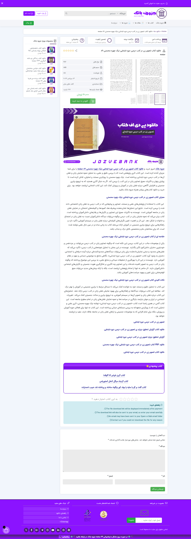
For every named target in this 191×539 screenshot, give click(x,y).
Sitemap (64, 521)
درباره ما (114, 22)
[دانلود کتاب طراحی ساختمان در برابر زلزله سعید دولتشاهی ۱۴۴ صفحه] (50, 70)
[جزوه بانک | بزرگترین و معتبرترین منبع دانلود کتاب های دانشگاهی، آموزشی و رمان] (151, 13)
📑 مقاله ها (139, 22)
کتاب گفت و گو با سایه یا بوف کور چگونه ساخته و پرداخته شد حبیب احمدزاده (114, 387)
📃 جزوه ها (126, 22)
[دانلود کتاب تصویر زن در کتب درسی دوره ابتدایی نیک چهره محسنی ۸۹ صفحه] (136, 76)
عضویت (131, 520)
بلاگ (28, 23)
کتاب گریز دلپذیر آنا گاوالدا (114, 375)
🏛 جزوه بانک (161, 22)
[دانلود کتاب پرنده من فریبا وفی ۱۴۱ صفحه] (50, 80)
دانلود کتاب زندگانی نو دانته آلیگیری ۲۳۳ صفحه (36, 59)
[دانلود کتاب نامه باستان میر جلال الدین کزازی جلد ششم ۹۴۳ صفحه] (50, 90)
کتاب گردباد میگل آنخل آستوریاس (114, 381)
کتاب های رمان (68, 84)
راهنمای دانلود (61, 513)
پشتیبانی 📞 (64, 536)
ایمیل (110, 476)
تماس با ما (62, 517)
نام (163, 476)
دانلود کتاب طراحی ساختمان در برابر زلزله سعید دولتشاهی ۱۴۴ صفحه (36, 69)
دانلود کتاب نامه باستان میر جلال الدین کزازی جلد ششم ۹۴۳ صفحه (36, 89)
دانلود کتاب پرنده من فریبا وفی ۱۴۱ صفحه (37, 79)
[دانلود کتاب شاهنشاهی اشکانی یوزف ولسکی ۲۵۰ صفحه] (50, 50)
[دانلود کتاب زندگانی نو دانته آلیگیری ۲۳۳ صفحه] (50, 60)
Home (164, 31)
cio (64, 73)
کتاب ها (150, 22)
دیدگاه (162, 446)
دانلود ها (157, 31)
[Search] (66, 13)
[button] (2, 3)
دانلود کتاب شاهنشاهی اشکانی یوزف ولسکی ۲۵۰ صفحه (37, 49)
